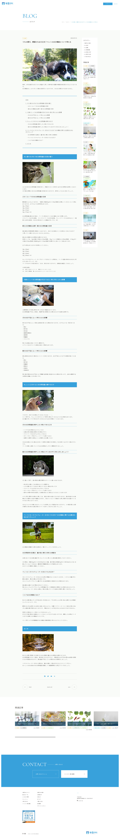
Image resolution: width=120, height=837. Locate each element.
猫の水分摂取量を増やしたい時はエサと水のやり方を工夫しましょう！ (48, 127)
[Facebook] (45, 676)
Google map (80, 800)
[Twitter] (48, 676)
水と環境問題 (87, 49)
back (30, 687)
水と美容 (86, 45)
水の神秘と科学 (87, 52)
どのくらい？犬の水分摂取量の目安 (38, 106)
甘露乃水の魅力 (87, 43)
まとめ (29, 143)
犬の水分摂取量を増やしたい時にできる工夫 (41, 124)
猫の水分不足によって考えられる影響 (39, 118)
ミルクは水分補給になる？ (35, 140)
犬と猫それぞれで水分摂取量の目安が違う (39, 103)
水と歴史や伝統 (87, 54)
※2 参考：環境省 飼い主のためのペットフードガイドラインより (39, 271)
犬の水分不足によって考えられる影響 (39, 115)
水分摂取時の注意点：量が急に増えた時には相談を (42, 135)
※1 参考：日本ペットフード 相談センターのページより (36, 269)
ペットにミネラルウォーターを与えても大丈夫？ (42, 137)
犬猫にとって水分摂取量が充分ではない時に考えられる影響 (44, 112)
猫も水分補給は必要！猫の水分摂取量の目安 (41, 109)
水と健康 (24, 38)
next (69, 687)
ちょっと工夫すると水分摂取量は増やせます (40, 121)
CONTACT (107, 3)
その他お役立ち (87, 56)
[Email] (51, 676)
